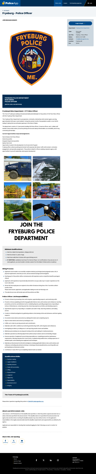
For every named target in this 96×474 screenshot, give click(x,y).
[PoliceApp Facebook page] (36, 460)
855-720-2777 (76, 462)
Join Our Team (17, 461)
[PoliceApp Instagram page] (58, 460)
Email (22, 442)
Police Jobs (58, 3)
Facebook (5, 442)
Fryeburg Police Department (82, 28)
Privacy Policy (50, 469)
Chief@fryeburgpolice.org (82, 39)
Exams (65, 3)
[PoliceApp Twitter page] (44, 460)
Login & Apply (79, 23)
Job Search (6, 10)
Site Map (69, 469)
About (15, 459)
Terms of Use (56, 469)
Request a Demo (18, 463)
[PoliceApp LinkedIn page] (51, 460)
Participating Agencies (76, 3)
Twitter (14, 442)
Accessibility (63, 469)
